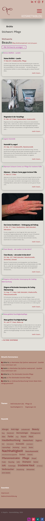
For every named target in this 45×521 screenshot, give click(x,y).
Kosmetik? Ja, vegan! (11, 144)
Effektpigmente (35, 433)
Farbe (10, 436)
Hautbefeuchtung (11, 440)
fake (3, 437)
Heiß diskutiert (31, 227)
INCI (3, 444)
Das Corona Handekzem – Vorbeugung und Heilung (21, 224)
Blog (13, 43)
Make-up (20, 322)
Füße (14, 174)
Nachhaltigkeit (15, 407)
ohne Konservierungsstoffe (9, 454)
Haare (23, 436)
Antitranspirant (21, 43)
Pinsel (34, 458)
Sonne (35, 462)
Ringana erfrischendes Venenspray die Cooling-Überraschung (19, 288)
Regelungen (29, 407)
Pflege (24, 61)
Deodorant (10, 433)
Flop (17, 436)
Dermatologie (22, 433)
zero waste (6, 473)
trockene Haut (26, 465)
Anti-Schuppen (32, 43)
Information (10, 444)
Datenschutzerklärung (9, 496)
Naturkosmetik (28, 147)
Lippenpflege (6, 447)
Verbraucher (8, 469)
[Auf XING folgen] (37, 519)
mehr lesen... (36, 73)
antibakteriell (25, 429)
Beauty (7, 42)
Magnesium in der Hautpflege (14, 116)
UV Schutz (39, 466)
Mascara (24, 447)
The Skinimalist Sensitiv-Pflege (22, 374)
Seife (18, 462)
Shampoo (26, 461)
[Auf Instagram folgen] (33, 519)
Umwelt (14, 259)
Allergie (5, 429)
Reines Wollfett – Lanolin (12, 58)
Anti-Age (15, 429)
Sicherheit (7, 259)
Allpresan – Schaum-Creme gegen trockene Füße (20, 172)
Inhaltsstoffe (16, 61)
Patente (30, 455)
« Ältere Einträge (10, 340)
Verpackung (20, 469)
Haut (14, 119)
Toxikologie (11, 466)
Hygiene (39, 440)
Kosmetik (20, 444)
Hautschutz (28, 440)
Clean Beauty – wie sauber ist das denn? (17, 254)
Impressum (5, 493)
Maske (31, 447)
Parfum (22, 454)
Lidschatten (29, 444)
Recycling (11, 462)
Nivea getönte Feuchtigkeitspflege (15, 319)
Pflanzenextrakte (11, 458)
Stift (4, 465)
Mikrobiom (7, 229)
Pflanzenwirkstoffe (10, 294)
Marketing (16, 447)
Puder (4, 462)
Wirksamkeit (30, 469)
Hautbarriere (21, 119)
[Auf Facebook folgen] (42, 519)
